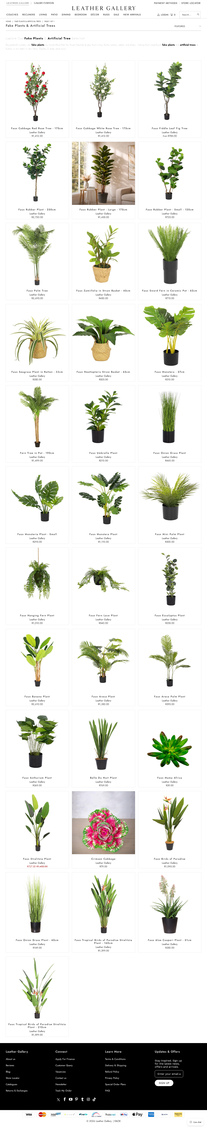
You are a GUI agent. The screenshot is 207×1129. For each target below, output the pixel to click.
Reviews (10, 1065)
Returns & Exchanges (16, 1090)
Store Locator (191, 3)
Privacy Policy (112, 1078)
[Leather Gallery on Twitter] (58, 1100)
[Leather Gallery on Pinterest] (76, 1099)
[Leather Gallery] (103, 8)
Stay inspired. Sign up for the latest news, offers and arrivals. (168, 1063)
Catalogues (11, 1084)
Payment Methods (165, 3)
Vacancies (60, 1071)
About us (10, 1059)
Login (165, 14)
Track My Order (63, 1090)
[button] (12, 14)
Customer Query (64, 1065)
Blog (8, 1071)
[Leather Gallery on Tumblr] (82, 1099)
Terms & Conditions (115, 1059)
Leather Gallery (103, 1121)
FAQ (107, 1090)
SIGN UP (164, 1082)
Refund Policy (112, 1071)
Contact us (60, 1078)
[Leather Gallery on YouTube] (70, 1099)
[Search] (198, 14)
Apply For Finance (65, 1059)
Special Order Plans (115, 1084)
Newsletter (60, 1084)
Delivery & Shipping (115, 1065)
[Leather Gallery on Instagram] (88, 1099)
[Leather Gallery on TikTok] (94, 1099)
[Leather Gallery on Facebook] (64, 1099)
